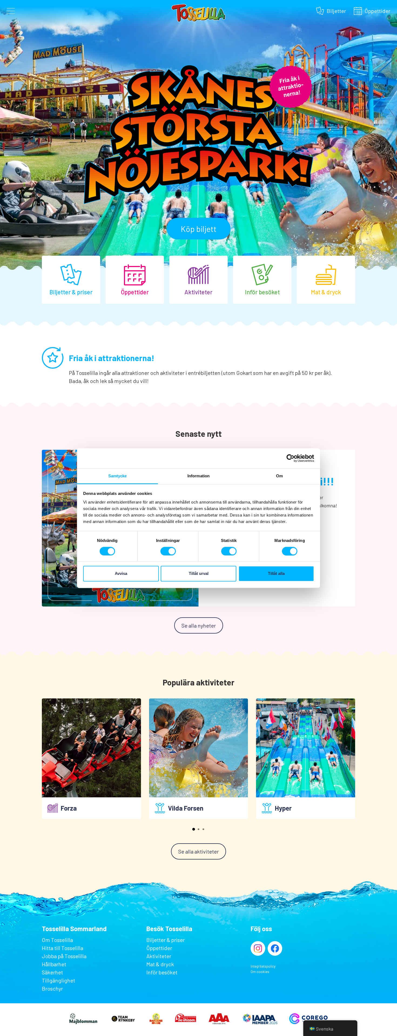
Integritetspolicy (263, 966)
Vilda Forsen (185, 808)
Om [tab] (279, 476)
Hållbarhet (54, 964)
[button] (193, 829)
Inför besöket (161, 972)
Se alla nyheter (198, 625)
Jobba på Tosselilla (64, 956)
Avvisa (121, 573)
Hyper (283, 808)
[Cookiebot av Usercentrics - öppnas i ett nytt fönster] (290, 458)
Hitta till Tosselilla (62, 948)
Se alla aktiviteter (198, 851)
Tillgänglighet (58, 980)
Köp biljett (199, 229)
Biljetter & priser (165, 940)
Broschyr (52, 988)
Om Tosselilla (57, 940)
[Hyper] (305, 748)
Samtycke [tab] (117, 476)
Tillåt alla (276, 573)
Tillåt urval (198, 573)
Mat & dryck (160, 964)
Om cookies (260, 972)
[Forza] (91, 748)
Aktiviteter (158, 956)
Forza (69, 808)
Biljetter (336, 10)
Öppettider (377, 10)
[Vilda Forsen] (198, 748)
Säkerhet (52, 972)
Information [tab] (198, 476)
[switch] (168, 551)
